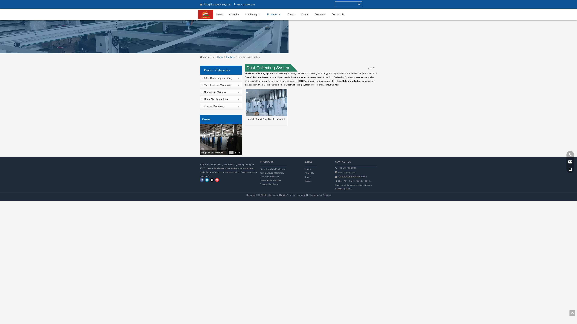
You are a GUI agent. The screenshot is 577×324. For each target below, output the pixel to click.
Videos (308, 181)
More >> (372, 68)
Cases (308, 177)
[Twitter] (212, 180)
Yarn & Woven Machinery (217, 85)
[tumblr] (217, 180)
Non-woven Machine (215, 92)
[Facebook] (202, 180)
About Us (309, 173)
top (572, 313)
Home (308, 169)
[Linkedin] (207, 180)
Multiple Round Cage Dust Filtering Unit (266, 119)
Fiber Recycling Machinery (218, 78)
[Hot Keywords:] (359, 4)
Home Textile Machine (216, 99)
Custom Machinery (214, 106)
